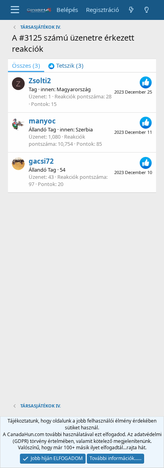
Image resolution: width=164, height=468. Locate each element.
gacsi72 (41, 161)
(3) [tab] (26, 65)
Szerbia (84, 129)
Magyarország (74, 89)
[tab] (66, 65)
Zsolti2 (40, 80)
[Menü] (15, 10)
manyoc (42, 120)
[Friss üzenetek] (131, 9)
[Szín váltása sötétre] (146, 9)
